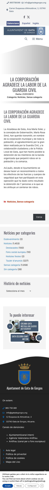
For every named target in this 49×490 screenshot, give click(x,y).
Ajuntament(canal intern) (21, 435)
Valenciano (13, 23)
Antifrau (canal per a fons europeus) (27, 441)
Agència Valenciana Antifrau (23, 438)
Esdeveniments (11, 239)
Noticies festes (13, 256)
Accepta (7, 486)
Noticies (22, 97)
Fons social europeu (16, 252)
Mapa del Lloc (13, 462)
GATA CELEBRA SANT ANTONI (20, 337)
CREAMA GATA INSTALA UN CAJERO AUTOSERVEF (29, 326)
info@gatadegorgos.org (35, 2)
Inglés (36, 23)
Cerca (39, 217)
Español (26, 23)
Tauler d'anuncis (14, 260)
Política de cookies (15, 458)
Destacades (12, 248)
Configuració (32, 486)
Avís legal (10, 450)
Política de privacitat (16, 454)
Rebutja (19, 486)
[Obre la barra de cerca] (26, 39)
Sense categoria (34, 97)
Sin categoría (10, 269)
